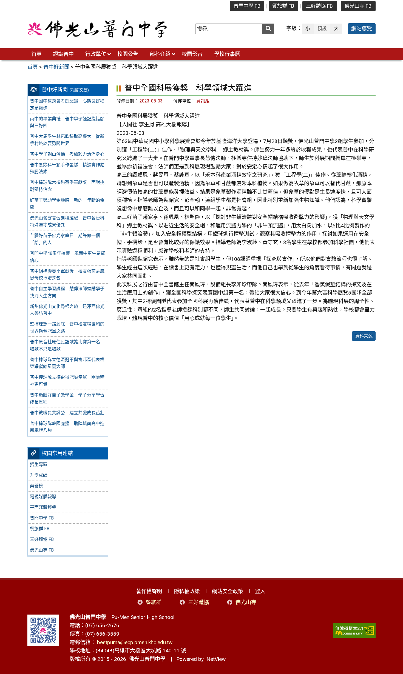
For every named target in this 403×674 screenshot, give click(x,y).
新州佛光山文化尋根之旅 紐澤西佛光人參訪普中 (67, 310)
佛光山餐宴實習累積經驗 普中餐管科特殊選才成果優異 (67, 221)
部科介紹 (160, 54)
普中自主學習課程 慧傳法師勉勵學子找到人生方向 (67, 292)
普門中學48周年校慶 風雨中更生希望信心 (67, 257)
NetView (216, 659)
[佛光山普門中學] (97, 29)
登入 (260, 591)
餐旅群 (153, 602)
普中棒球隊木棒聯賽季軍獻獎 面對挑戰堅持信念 (67, 186)
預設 (322, 28)
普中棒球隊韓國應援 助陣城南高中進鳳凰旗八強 (67, 427)
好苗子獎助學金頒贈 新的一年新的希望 (67, 204)
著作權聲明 (149, 591)
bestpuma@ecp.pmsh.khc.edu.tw (134, 642)
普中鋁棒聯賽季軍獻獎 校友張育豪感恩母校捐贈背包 (67, 275)
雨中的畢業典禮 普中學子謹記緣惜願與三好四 (67, 122)
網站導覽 (361, 28)
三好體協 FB (319, 6)
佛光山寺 (245, 602)
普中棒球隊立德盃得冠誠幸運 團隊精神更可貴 (67, 381)
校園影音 (192, 54)
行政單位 (95, 54)
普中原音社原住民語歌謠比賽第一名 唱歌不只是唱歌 (67, 345)
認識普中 (63, 54)
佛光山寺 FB (358, 6)
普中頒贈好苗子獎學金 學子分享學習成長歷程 (67, 398)
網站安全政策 (227, 591)
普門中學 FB (247, 6)
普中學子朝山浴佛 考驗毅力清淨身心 (67, 154)
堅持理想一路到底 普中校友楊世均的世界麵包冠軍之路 (67, 327)
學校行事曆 (227, 54)
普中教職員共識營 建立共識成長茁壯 (67, 412)
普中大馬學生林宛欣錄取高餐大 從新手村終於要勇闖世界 (67, 140)
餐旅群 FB (283, 6)
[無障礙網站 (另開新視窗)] (354, 630)
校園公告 (127, 54)
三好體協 (198, 602)
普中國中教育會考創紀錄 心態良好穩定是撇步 (67, 104)
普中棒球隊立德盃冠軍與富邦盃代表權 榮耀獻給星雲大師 (69, 363)
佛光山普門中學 (145, 659)
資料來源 (364, 336)
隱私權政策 (187, 591)
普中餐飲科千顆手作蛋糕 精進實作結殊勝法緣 (67, 168)
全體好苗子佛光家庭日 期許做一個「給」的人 (65, 239)
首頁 (36, 54)
